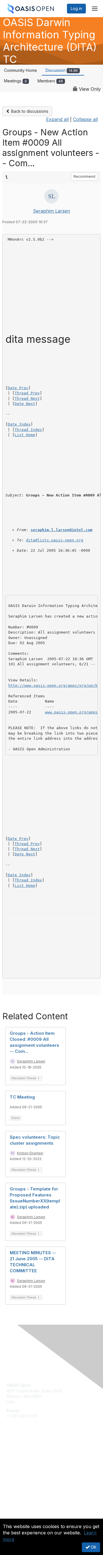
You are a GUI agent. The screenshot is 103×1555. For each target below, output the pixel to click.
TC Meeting (22, 1097)
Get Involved (19, 1453)
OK (93, 1547)
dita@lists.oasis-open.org (54, 540)
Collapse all (85, 119)
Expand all (57, 119)
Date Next (25, 403)
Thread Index (28, 430)
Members (50, 80)
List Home (25, 435)
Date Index (19, 424)
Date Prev (18, 388)
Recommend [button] (84, 176)
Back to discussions (29, 111)
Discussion (61, 70)
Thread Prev (27, 393)
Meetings (15, 80)
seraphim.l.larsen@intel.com (61, 530)
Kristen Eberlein (30, 1153)
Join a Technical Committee (33, 1470)
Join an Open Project (27, 1462)
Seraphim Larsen (51, 211)
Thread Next (27, 398)
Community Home (20, 70)
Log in (76, 8)
